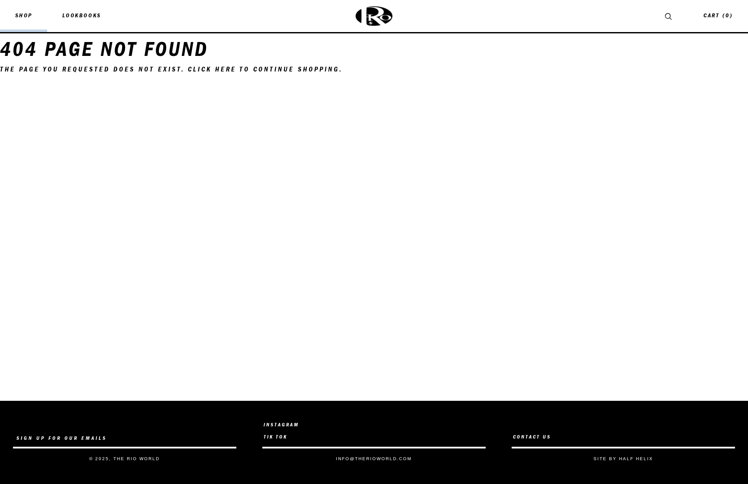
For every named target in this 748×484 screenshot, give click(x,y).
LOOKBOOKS (81, 15)
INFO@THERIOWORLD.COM (374, 458)
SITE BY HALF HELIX (623, 458)
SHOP (23, 15)
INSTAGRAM (281, 425)
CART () (718, 15)
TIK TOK (275, 437)
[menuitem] (23, 16)
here (225, 70)
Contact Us (532, 437)
